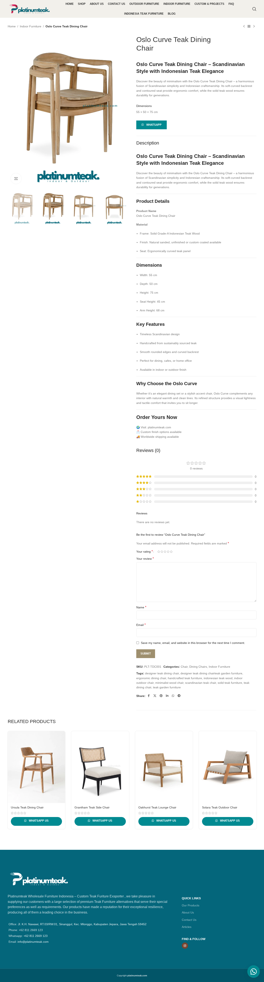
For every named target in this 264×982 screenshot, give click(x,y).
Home (12, 26)
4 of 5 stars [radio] (168, 551)
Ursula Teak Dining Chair (27, 807)
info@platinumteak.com (33, 941)
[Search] (254, 9)
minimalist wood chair (169, 682)
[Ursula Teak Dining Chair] (36, 767)
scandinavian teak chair (200, 682)
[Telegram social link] (179, 696)
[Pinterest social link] (161, 696)
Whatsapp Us (38, 820)
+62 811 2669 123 (36, 936)
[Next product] (253, 26)
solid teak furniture (230, 682)
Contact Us (189, 919)
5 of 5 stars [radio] (171, 551)
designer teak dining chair (162, 673)
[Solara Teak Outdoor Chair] (227, 767)
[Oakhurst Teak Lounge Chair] (164, 767)
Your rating (144, 551)
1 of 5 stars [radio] (158, 551)
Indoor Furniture (30, 26)
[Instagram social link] (185, 946)
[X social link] (155, 696)
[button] (151, 124)
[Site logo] (30, 8)
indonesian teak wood (218, 678)
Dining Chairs (198, 666)
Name (141, 607)
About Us (188, 912)
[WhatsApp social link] (173, 696)
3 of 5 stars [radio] (165, 551)
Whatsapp (154, 124)
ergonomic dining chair (151, 678)
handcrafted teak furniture (185, 678)
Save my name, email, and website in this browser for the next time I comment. (193, 643)
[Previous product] (243, 26)
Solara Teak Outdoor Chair (219, 807)
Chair (184, 666)
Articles (186, 927)
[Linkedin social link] (167, 696)
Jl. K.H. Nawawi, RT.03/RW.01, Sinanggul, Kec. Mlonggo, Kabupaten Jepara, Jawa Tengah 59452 (82, 924)
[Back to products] (248, 26)
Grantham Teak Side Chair (92, 807)
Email (141, 625)
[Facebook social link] (148, 696)
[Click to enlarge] (16, 178)
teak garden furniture (167, 687)
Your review (145, 558)
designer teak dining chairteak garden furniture (211, 673)
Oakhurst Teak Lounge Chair (157, 807)
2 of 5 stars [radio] (161, 551)
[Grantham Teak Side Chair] (100, 767)
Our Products (190, 905)
